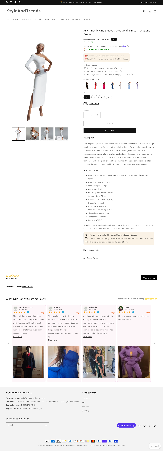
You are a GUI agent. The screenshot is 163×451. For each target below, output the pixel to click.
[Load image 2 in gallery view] (61, 134)
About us (85, 407)
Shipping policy (95, 445)
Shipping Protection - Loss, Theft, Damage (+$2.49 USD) (108, 74)
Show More (17, 336)
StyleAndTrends (48, 445)
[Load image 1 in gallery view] (18, 134)
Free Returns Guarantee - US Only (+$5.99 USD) (105, 68)
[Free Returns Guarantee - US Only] (125, 68)
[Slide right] (71, 134)
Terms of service (82, 445)
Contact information (108, 445)
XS (87, 97)
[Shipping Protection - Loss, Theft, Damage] (131, 74)
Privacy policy (59, 445)
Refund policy (70, 445)
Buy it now (109, 130)
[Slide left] (9, 76)
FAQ (83, 402)
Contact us (86, 398)
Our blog (85, 411)
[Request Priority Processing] (120, 71)
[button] (144, 11)
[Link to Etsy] (42, 313)
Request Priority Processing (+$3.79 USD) (103, 71)
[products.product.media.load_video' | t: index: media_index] (32, 134)
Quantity (86, 110)
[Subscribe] (46, 425)
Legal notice (121, 445)
